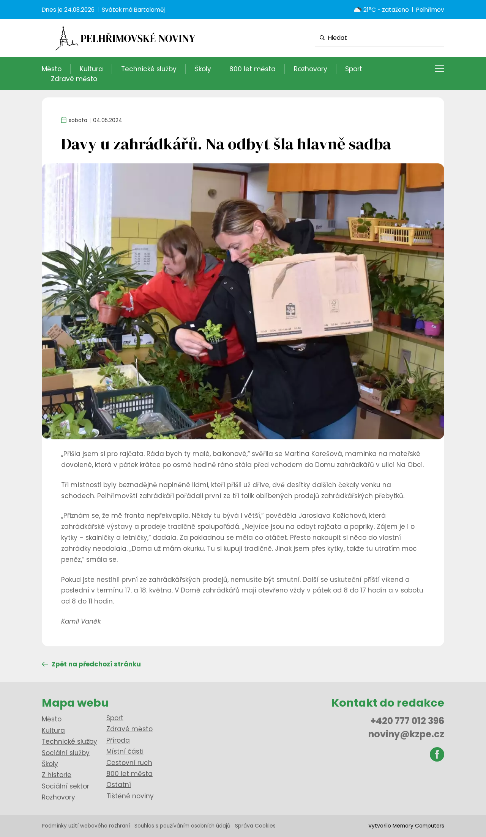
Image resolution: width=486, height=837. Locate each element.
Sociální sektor (65, 786)
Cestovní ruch (129, 762)
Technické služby (149, 69)
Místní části (125, 751)
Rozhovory (310, 69)
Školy (203, 69)
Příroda (118, 740)
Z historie (56, 774)
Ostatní (118, 784)
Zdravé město (74, 78)
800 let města (252, 69)
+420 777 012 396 (407, 721)
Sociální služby (66, 752)
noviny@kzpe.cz (406, 734)
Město (52, 69)
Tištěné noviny (130, 796)
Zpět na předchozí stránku (96, 664)
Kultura (91, 69)
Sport (353, 69)
